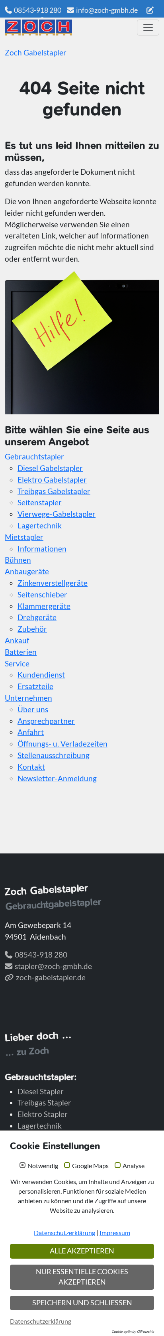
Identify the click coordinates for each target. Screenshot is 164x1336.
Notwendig (42, 1165)
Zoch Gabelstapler (35, 52)
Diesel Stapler (41, 1091)
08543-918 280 (37, 10)
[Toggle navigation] (148, 27)
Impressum (115, 1232)
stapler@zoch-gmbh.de (53, 966)
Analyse (133, 1165)
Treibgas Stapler (44, 1102)
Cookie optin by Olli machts (132, 1331)
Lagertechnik (40, 1125)
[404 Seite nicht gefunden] (68, 27)
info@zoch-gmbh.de (107, 10)
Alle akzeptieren (82, 1251)
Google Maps (90, 1165)
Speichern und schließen (82, 1303)
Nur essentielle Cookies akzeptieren (82, 1276)
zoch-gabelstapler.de (51, 977)
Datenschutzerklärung (64, 1232)
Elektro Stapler (43, 1114)
